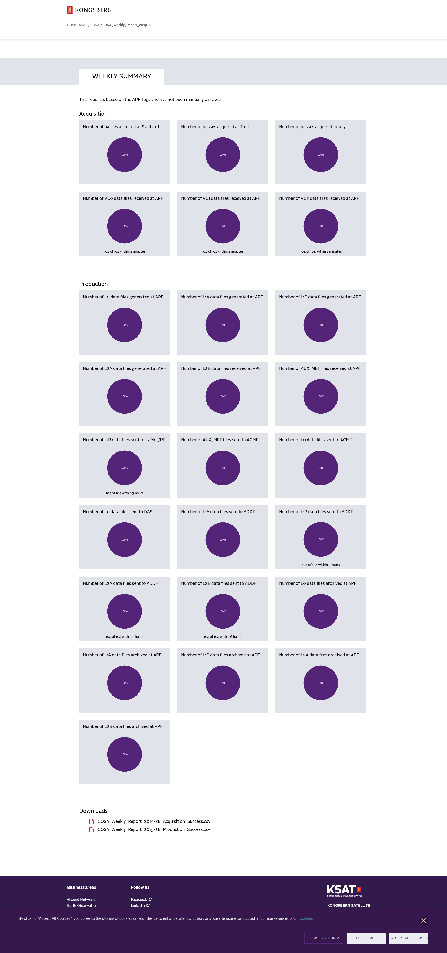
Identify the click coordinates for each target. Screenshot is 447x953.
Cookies (306, 918)
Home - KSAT (77, 25)
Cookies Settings (323, 938)
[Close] (423, 920)
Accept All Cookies (409, 938)
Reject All (366, 938)
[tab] (121, 76)
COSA (94, 25)
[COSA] (89, 10)
